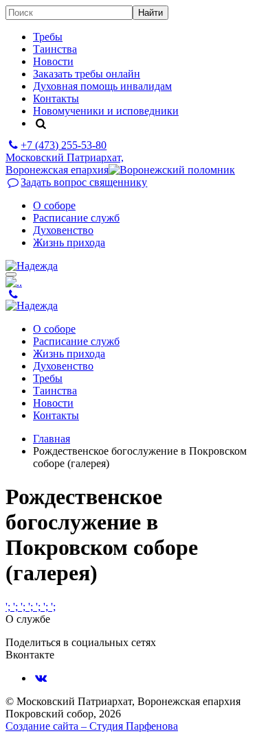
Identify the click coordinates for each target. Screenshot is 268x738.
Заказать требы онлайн (86, 74)
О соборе (54, 205)
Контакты (56, 98)
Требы (48, 37)
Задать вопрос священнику (84, 182)
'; (9, 606)
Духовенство (63, 230)
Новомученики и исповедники (106, 111)
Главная (51, 438)
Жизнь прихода (69, 242)
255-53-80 (64, 145)
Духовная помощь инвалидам (102, 86)
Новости (53, 61)
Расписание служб (76, 218)
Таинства (55, 49)
